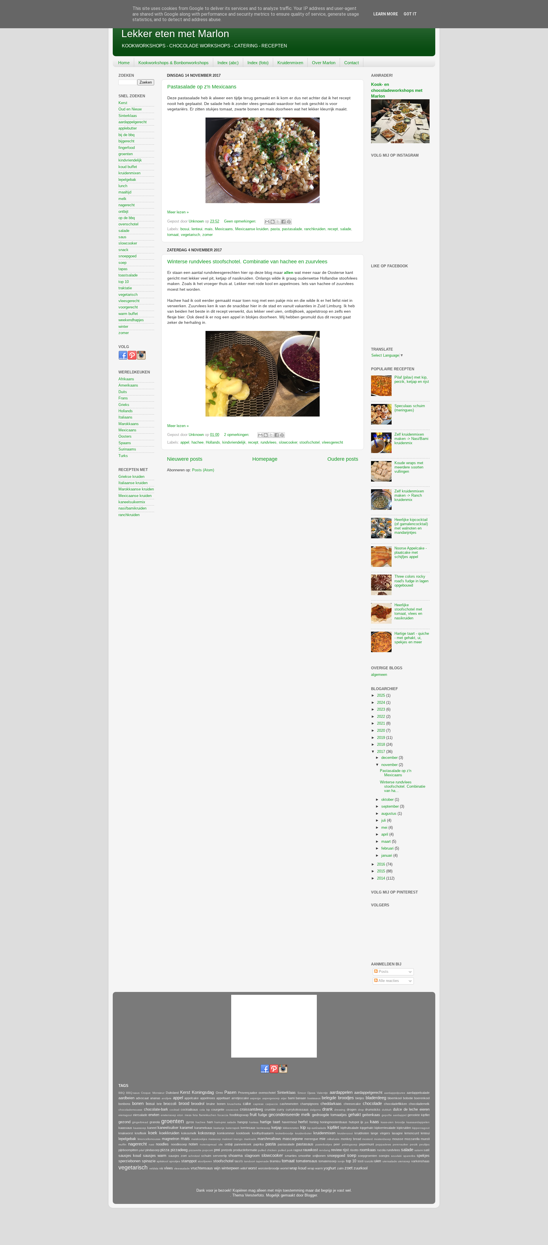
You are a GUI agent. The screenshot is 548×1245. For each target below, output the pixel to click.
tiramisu (275, 1161)
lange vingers (380, 1133)
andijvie (167, 1098)
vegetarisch (190, 235)
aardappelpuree (394, 1092)
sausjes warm (154, 1156)
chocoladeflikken (395, 1103)
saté (427, 1150)
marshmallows (269, 1139)
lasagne (397, 1133)
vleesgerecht (332, 442)
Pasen (230, 1092)
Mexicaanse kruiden (251, 229)
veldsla (153, 1168)
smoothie (304, 1155)
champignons (309, 1103)
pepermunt (366, 1144)
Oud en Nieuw (130, 109)
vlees (168, 1168)
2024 (381, 703)
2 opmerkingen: (237, 435)
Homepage (264, 459)
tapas (123, 269)
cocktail (174, 1109)
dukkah (387, 1109)
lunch (122, 186)
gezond (124, 1122)
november (390, 765)
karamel (186, 1128)
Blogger (311, 1195)
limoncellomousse (149, 1139)
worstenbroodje (268, 1168)
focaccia (222, 1115)
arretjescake (240, 1098)
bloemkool (395, 1098)
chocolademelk (419, 1103)
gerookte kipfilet (419, 1115)
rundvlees (269, 442)
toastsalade (128, 275)
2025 (381, 696)
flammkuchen (207, 1115)
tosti (360, 1161)
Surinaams (127, 449)
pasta (275, 229)
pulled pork (285, 1150)
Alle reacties (388, 981)
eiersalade (140, 1115)
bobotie (408, 1098)
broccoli (170, 1104)
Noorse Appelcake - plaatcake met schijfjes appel (410, 552)
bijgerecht (126, 141)
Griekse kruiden (131, 477)
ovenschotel (128, 224)
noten (193, 1144)
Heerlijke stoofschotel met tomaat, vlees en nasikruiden (408, 611)
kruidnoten (361, 1133)
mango (238, 1139)
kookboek (243, 1133)
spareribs (409, 1155)
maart (386, 842)
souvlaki (396, 1155)
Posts (383, 972)
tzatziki (368, 1161)
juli (384, 820)
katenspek (232, 1127)
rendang (324, 1150)
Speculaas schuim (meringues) (409, 408)
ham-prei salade (225, 1122)
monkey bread (351, 1139)
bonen (138, 1103)
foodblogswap (239, 1115)
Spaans (124, 443)
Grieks (123, 405)
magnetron (170, 1139)
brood (184, 1103)
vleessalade (182, 1168)
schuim (206, 1155)
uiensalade (389, 1161)
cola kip (205, 1109)
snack (123, 250)
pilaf (141, 1150)
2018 (381, 745)
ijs (361, 1122)
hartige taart (270, 1122)
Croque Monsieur (152, 1092)
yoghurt (330, 1168)
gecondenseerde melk (289, 1114)
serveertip (220, 1155)
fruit (253, 1114)
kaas (374, 1121)
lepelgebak (127, 180)
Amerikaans (128, 385)
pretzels (226, 1150)
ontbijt (123, 212)
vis (161, 1168)
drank (327, 1109)
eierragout (125, 1115)
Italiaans (125, 417)
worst (252, 1168)
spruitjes (174, 1161)
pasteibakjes (323, 1144)
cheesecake (352, 1103)
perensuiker (400, 1144)
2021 (381, 723)
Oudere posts (342, 459)
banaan (301, 1098)
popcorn (207, 1150)
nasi (151, 1144)
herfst (303, 1122)
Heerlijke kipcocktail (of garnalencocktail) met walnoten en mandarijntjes (411, 526)
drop (361, 1109)
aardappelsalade (418, 1092)
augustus (389, 814)
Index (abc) (228, 62)
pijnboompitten (128, 1150)
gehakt (354, 1114)
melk (122, 199)
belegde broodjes (338, 1097)
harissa (254, 1122)
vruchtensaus (202, 1168)
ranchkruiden (314, 229)
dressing (339, 1109)
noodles (162, 1144)
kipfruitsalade (350, 1127)
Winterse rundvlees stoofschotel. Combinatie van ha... (402, 786)
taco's (239, 1161)
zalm (340, 1168)
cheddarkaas (331, 1104)
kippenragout (421, 1127)
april (385, 834)
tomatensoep (328, 1161)
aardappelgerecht (132, 122)
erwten (153, 1115)
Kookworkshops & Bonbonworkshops (173, 62)
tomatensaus (306, 1161)
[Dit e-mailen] (267, 222)
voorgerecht (128, 307)
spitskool (162, 1161)
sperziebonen (129, 1161)
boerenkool (422, 1098)
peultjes (424, 1144)
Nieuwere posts (184, 459)
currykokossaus (297, 1109)
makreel (227, 1139)
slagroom (252, 1156)
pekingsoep (349, 1144)
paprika (258, 1144)
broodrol (197, 1104)
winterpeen (230, 1168)
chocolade (372, 1103)
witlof (243, 1168)
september (390, 807)
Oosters (125, 436)
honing (314, 1122)
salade (345, 229)
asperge (255, 1098)
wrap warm (315, 1168)
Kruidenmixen (290, 62)
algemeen (379, 675)
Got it (410, 14)
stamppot (189, 1161)
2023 (381, 710)
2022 (381, 717)
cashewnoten (289, 1103)
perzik (414, 1144)
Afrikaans (126, 379)
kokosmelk (188, 1133)
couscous (232, 1109)
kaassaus (125, 1127)
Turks (123, 456)
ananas (155, 1098)
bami (291, 1098)
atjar (284, 1098)
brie (159, 1103)
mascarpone (293, 1139)
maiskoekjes (199, 1139)
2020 (381, 731)
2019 (381, 738)
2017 (381, 752)
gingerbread (140, 1122)
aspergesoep (271, 1098)
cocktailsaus (189, 1109)
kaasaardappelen (418, 1122)
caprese (258, 1103)
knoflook (140, 1133)
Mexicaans (224, 229)
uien (377, 1161)
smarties (291, 1155)
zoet (348, 1167)
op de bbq (126, 218)
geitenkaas (371, 1115)
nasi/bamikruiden (132, 508)
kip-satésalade (316, 1127)
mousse (397, 1139)
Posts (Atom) (203, 470)
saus (122, 237)
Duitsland (172, 1092)
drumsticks (372, 1109)
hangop (242, 1122)
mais (209, 229)
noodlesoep (179, 1144)
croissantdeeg (251, 1109)
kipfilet (333, 1127)
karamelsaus (203, 1127)
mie (322, 1139)
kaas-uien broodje (393, 1122)
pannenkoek (242, 1144)
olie (220, 1144)
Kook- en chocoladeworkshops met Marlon (396, 90)
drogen (351, 1109)
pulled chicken (267, 1150)
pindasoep (152, 1150)
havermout (289, 1122)
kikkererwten (291, 1127)
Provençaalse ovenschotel (256, 1092)
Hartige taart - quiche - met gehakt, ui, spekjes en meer (411, 638)
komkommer (226, 1133)
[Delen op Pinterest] (289, 222)
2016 (381, 864)
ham (210, 1122)
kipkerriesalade (385, 1127)
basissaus (314, 1098)
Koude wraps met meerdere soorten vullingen (408, 467)
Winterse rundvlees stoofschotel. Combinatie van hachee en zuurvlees (247, 261)
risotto (354, 1150)
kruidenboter (303, 1133)
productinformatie (245, 1150)
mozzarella (412, 1139)
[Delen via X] (278, 222)
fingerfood (126, 148)
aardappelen (341, 1092)
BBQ (121, 1092)
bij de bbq (126, 135)
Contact (351, 62)
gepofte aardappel (394, 1115)
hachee (198, 442)
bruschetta (234, 1103)
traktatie (125, 288)
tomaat (173, 235)
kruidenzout (345, 1133)
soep (122, 263)
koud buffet (127, 167)
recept (333, 229)
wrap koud (297, 1168)
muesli (425, 1139)
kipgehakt (366, 1127)
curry (280, 1109)
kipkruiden (404, 1127)
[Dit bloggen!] (272, 222)
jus (366, 1122)
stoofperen (205, 1161)
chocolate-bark (156, 1109)
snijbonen (319, 1155)
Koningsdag (203, 1092)
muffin (122, 1144)
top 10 (123, 282)
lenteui (197, 229)
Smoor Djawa (306, 1092)
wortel (284, 1168)
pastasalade (292, 229)
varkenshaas (420, 1161)
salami (418, 1150)
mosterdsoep (382, 1139)
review (336, 1150)
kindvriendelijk (234, 442)
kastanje (219, 1127)
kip (303, 1127)
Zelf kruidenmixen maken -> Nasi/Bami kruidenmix (411, 438)
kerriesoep (263, 1127)
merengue (311, 1139)
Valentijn (322, 1092)
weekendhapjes (131, 320)
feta (195, 1115)
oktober (388, 800)
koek (152, 1132)
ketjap (276, 1128)
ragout (297, 1150)
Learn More (385, 14)
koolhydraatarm (263, 1133)
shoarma (235, 1156)
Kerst (122, 103)
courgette (217, 1109)
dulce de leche (405, 1109)
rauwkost (310, 1150)
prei (217, 1150)
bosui (184, 229)
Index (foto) (258, 62)
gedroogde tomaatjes (329, 1115)
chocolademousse (130, 1109)
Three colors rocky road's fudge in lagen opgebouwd (411, 581)
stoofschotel (309, 442)
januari (387, 856)
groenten (125, 154)
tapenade (262, 1161)
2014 (381, 878)
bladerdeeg (376, 1097)
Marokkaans (128, 424)
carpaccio (271, 1103)
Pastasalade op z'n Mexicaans (201, 87)
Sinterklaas (127, 116)
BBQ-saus (133, 1092)
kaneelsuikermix (131, 502)
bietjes (359, 1098)
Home (124, 62)
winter (123, 327)
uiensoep (404, 1161)
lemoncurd (411, 1133)
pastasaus (304, 1144)
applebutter (127, 128)
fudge (262, 1115)
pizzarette (195, 1150)
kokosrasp (206, 1133)
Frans (123, 398)
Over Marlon (323, 62)
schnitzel (194, 1155)
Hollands (213, 442)
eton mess (184, 1115)
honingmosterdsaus (333, 1122)
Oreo (219, 1092)
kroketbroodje (284, 1133)
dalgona (315, 1109)
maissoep (214, 1139)
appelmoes (207, 1098)
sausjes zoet (177, 1155)
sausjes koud (129, 1156)
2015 (381, 871)
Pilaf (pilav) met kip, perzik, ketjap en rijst (411, 379)
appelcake (191, 1098)
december (390, 758)
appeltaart (223, 1098)
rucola (381, 1150)
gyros (190, 1122)
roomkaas (368, 1150)
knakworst (125, 1133)
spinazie (149, 1161)
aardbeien (126, 1098)
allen (288, 272)
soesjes (384, 1155)
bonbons (124, 1103)
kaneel (151, 1127)
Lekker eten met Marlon (175, 33)
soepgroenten (367, 1155)
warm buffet (128, 314)
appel (184, 442)
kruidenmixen (129, 173)
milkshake (333, 1139)
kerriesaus (248, 1127)
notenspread (208, 1144)
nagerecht (126, 205)
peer (337, 1144)
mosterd (367, 1139)
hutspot (354, 1122)
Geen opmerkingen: (240, 221)
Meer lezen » (178, 212)
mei (384, 828)
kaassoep (139, 1127)
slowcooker (288, 442)
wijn (217, 1168)
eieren (425, 1109)
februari (388, 848)
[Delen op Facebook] (283, 222)
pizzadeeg (179, 1150)
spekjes (423, 1156)
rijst (346, 1150)
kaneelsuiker (168, 1128)
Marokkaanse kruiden (136, 489)
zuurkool (361, 1168)
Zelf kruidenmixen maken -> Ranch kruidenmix (409, 495)
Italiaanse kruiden (133, 483)
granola (155, 1122)
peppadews (383, 1144)
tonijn (341, 1161)
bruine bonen (215, 1103)
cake (247, 1104)
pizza (164, 1150)
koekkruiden (169, 1133)
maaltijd (124, 192)
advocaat (142, 1098)
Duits (122, 392)
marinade (250, 1139)
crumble (270, 1109)
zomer (207, 235)
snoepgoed (127, 256)
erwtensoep (168, 1115)
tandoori (249, 1161)
